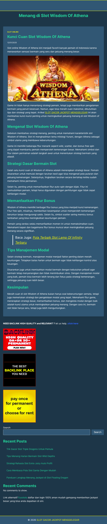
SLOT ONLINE (13, 32)
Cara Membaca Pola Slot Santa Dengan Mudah (31, 470)
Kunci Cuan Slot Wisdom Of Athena (38, 36)
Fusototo (22, 497)
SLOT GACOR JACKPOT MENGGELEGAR (58, 520)
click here (73, 323)
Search (6, 427)
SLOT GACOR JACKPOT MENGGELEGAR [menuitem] (66, 112)
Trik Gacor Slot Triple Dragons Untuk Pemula (30, 449)
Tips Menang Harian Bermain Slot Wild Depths (31, 456)
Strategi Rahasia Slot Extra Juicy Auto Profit (29, 463)
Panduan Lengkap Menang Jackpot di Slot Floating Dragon (37, 477)
